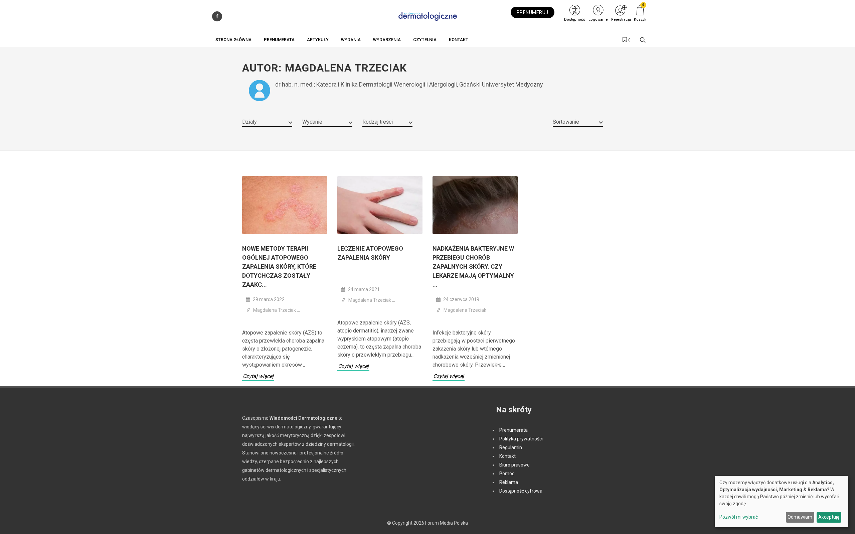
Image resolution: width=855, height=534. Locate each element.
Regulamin (510, 447)
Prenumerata (513, 430)
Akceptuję (828, 517)
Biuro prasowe (514, 465)
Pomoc (506, 473)
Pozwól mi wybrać (738, 517)
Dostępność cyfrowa (520, 491)
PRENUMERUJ (532, 12)
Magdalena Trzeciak (275, 310)
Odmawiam (800, 517)
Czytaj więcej (258, 376)
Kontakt (507, 456)
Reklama (508, 482)
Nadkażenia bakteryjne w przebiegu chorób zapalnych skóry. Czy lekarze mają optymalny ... (473, 266)
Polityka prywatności (521, 438)
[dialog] (781, 501)
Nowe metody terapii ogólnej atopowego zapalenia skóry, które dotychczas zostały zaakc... (279, 266)
